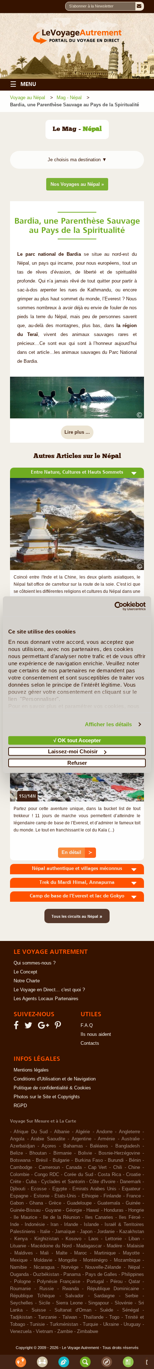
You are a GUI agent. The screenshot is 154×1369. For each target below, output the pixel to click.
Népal (134, 1267)
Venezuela (21, 1331)
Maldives (23, 1253)
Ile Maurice (25, 1217)
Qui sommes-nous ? (35, 963)
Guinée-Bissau (25, 1210)
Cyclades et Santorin (63, 1181)
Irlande (71, 1224)
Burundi (116, 1160)
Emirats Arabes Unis (94, 1188)
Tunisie (37, 1324)
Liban (134, 1238)
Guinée (133, 1203)
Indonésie (35, 1224)
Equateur (131, 1188)
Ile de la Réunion (61, 1217)
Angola (17, 1138)
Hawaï (92, 1210)
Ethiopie (90, 1196)
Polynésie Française (58, 1281)
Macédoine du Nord (51, 1245)
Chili (117, 1167)
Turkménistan (64, 1324)
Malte (61, 1253)
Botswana (20, 1160)
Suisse (39, 1310)
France (133, 1196)
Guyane (53, 1210)
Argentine (81, 1138)
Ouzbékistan (46, 1274)
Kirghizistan (46, 1238)
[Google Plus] (44, 1026)
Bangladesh (127, 1146)
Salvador (74, 1295)
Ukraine (111, 1324)
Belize (16, 1153)
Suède (106, 1310)
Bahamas (73, 1146)
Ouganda (19, 1274)
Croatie (133, 1174)
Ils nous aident (96, 1034)
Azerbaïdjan (22, 1146)
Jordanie (106, 1231)
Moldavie (43, 1260)
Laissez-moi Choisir (73, 751)
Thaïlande (93, 1317)
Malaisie (135, 1245)
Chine (134, 1167)
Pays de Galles (101, 1274)
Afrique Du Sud (31, 1131)
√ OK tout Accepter (77, 740)
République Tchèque (32, 1295)
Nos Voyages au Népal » (77, 184)
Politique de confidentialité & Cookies (52, 1087)
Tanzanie (47, 1317)
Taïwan (69, 1317)
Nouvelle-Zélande (103, 1267)
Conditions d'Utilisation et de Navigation (55, 1079)
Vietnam (44, 1331)
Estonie (41, 1196)
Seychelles (21, 1303)
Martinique (105, 1253)
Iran (54, 1224)
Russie (46, 1288)
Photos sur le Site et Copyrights (47, 1096)
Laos (93, 1238)
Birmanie (62, 1153)
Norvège (69, 1267)
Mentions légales (31, 1070)
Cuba (31, 1181)
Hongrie (136, 1210)
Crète (15, 1181)
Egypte (59, 1188)
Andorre (104, 1131)
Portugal (95, 1281)
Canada (74, 1167)
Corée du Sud (78, 1174)
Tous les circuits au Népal (77, 916)
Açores (49, 1146)
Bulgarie (61, 1160)
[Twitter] (29, 1026)
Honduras (114, 1210)
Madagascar (89, 1245)
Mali (44, 1253)
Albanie (61, 1131)
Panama (72, 1274)
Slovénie (124, 1303)
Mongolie (67, 1260)
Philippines (132, 1274)
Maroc (80, 1253)
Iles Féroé (129, 1217)
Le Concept (25, 972)
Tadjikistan (21, 1317)
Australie (130, 1138)
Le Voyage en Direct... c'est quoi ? (49, 989)
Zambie (65, 1331)
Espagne (19, 1196)
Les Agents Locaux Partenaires (46, 998)
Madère (114, 1245)
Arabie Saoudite (48, 1138)
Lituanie (18, 1245)
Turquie (90, 1324)
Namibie (18, 1267)
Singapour (98, 1303)
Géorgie (74, 1210)
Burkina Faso (89, 1160)
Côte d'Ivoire (102, 1181)
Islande (91, 1224)
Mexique (19, 1260)
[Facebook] (17, 1026)
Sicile (44, 1303)
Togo (114, 1317)
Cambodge (21, 1167)
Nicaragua (44, 1267)
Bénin (135, 1160)
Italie (45, 1231)
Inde (14, 1224)
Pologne (22, 1281)
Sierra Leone (69, 1303)
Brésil (42, 1160)
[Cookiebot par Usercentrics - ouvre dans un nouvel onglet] (114, 606)
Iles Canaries (99, 1217)
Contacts (90, 1043)
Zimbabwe (87, 1331)
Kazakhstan (131, 1231)
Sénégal (130, 1310)
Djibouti (17, 1188)
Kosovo (73, 1238)
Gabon (17, 1203)
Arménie (106, 1138)
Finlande (112, 1196)
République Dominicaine (113, 1288)
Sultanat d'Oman (72, 1310)
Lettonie (113, 1238)
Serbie (131, 1295)
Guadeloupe (79, 1203)
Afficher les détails (108, 724)
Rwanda (70, 1288)
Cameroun (49, 1167)
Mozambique (127, 1260)
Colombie (19, 1174)
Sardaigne (104, 1295)
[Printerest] (59, 1026)
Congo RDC (46, 1174)
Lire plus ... (77, 432)
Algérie (83, 1131)
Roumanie (20, 1288)
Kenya (21, 1238)
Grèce (55, 1203)
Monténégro (95, 1260)
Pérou (116, 1281)
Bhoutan (38, 1153)
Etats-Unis (65, 1196)
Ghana (36, 1203)
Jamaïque (65, 1231)
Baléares (99, 1146)
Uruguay (132, 1324)
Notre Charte (27, 980)
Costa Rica (109, 1174)
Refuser (77, 762)
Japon (86, 1231)
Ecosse (39, 1188)
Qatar (134, 1281)
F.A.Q (87, 1025)
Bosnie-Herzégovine (119, 1153)
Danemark (130, 1181)
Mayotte (131, 1253)
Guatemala (108, 1203)
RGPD (20, 1105)
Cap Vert (97, 1167)
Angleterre (129, 1131)
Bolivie (85, 1153)
